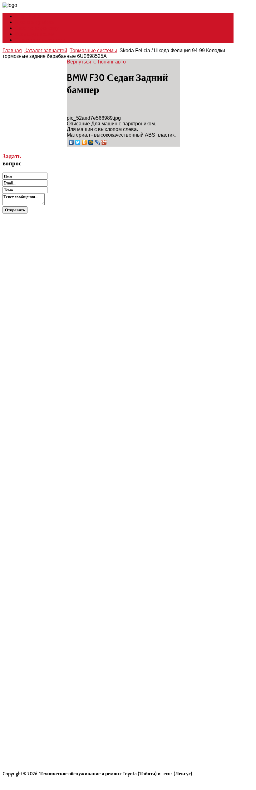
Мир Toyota (28, 16)
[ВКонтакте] (71, 142)
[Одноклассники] (84, 142)
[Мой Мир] (91, 142)
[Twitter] (78, 142)
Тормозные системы (93, 50)
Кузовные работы (35, 22)
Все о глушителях (34, 34)
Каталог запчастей (45, 50)
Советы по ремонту (37, 28)
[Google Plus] (104, 142)
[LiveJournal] (97, 142)
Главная (12, 50)
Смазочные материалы (41, 40)
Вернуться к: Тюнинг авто (96, 61)
